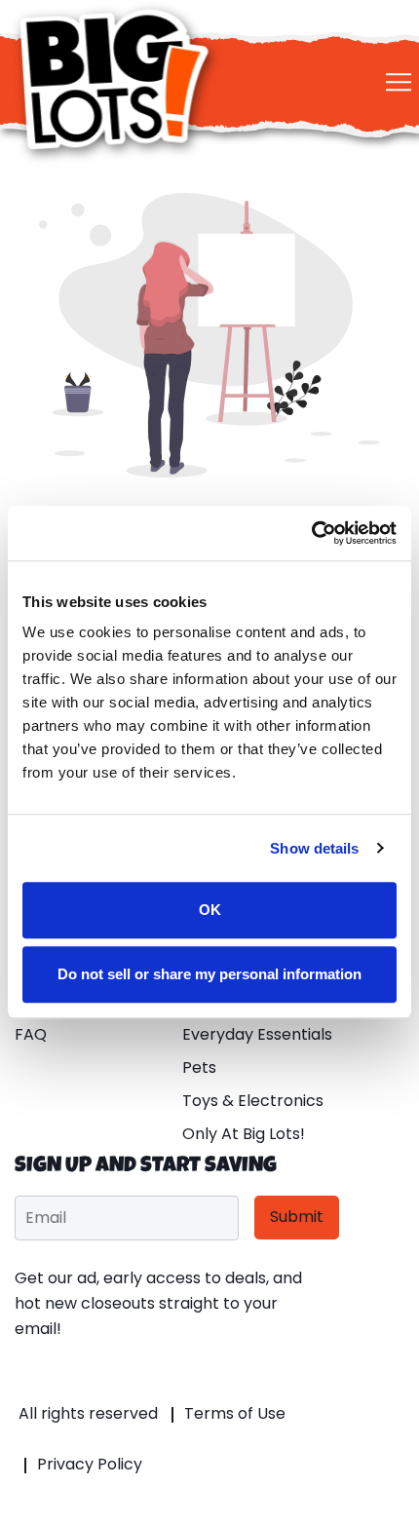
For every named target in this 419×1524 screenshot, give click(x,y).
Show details (314, 848)
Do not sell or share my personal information (209, 974)
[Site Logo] (116, 79)
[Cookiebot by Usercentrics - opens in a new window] (311, 533)
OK (210, 909)
